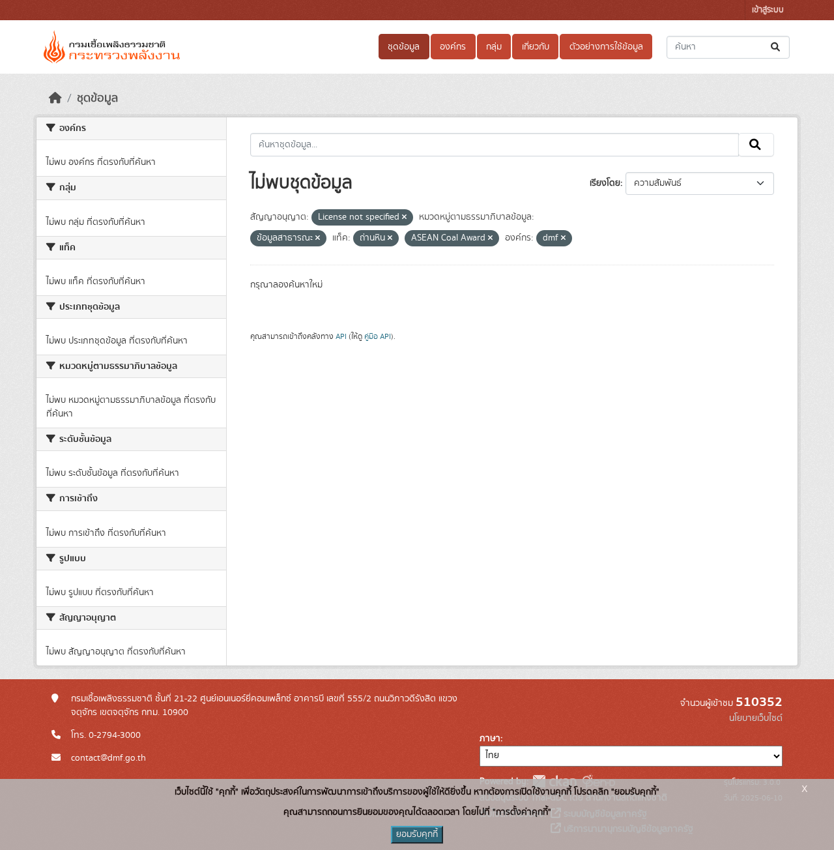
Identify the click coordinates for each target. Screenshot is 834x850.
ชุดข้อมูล (404, 46)
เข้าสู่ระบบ (768, 10)
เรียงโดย (605, 183)
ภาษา (490, 738)
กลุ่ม (494, 46)
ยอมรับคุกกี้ (417, 834)
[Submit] (776, 47)
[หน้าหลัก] (55, 98)
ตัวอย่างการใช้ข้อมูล (606, 46)
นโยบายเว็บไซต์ (756, 718)
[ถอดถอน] (404, 217)
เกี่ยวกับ (535, 46)
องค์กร (453, 46)
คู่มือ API (377, 336)
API (341, 336)
